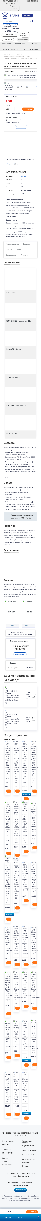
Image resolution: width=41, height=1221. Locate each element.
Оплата (9, 249)
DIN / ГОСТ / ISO (8, 1153)
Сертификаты (7, 1165)
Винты (29, 56)
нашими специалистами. (12, 596)
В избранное (9, 71)
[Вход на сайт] (6, 9)
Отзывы (4, 1161)
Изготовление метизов (27, 1141)
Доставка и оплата (28, 1159)
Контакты (25, 1166)
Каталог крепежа (8, 1141)
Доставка (26, 244)
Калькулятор (6, 1149)
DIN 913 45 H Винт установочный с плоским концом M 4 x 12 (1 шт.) (13, 695)
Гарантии (19, 249)
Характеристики (12, 244)
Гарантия (5, 1158)
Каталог (19, 54)
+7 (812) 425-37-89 (27, 1173)
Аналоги (24, 255)
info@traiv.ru (23, 1176)
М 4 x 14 (27, 626)
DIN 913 (23, 176)
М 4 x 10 (13, 626)
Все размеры (11, 255)
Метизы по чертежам (29, 1151)
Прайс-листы (6, 1144)
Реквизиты (26, 1163)
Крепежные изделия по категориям (14, 56)
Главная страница (9, 54)
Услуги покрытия (28, 1146)
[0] (30, 21)
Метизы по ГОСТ (28, 1154)
